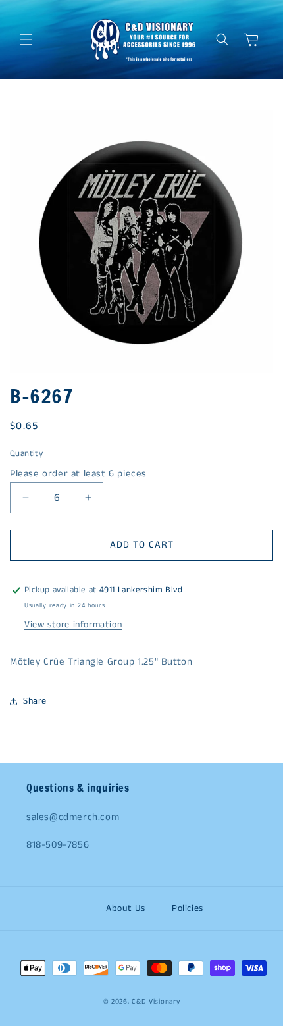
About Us (125, 908)
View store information (73, 624)
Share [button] (35, 700)
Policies (187, 908)
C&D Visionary (156, 1001)
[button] (26, 39)
